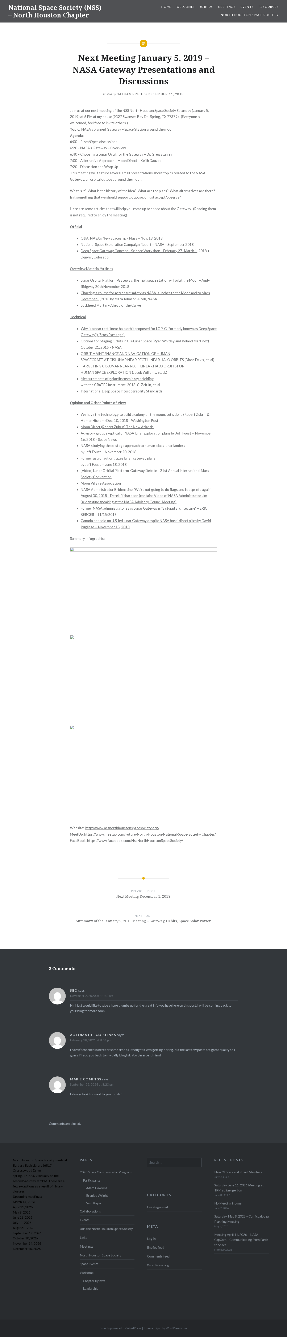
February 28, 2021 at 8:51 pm (90, 1040)
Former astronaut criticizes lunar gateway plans (118, 458)
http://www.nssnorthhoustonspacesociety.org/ (122, 828)
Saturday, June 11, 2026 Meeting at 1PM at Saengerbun (239, 1187)
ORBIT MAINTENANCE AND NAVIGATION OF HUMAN (125, 353)
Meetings (227, 6)
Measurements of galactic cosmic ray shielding (117, 378)
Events (247, 6)
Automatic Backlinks (93, 1035)
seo (74, 990)
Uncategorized (157, 1207)
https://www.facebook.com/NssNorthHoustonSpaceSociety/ (135, 840)
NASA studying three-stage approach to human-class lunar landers (133, 445)
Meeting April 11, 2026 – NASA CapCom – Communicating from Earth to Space (241, 1240)
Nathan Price (129, 94)
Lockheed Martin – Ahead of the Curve (111, 305)
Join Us (206, 6)
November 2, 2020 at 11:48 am (91, 996)
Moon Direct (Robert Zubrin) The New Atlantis (117, 427)
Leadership (90, 1288)
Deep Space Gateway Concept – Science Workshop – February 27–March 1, (139, 251)
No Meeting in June (227, 1203)
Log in (151, 1238)
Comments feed (158, 1256)
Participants (91, 1180)
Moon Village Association (101, 483)
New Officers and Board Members (238, 1172)
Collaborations (90, 1211)
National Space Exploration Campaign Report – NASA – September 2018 (137, 244)
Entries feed (155, 1247)
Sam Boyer (93, 1203)
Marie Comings (85, 1079)
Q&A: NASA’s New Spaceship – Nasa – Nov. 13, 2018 (122, 238)
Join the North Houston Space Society (106, 1229)
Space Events (89, 1264)
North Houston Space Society (250, 15)
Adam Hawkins (96, 1188)
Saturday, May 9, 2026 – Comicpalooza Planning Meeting (241, 1218)
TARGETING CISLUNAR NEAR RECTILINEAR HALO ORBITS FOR (132, 366)
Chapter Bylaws (94, 1281)
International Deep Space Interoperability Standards (121, 391)
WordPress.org (158, 1265)
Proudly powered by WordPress (120, 1328)
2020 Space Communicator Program (106, 1172)
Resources (269, 6)
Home (166, 6)
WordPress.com (176, 1328)
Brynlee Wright (97, 1195)
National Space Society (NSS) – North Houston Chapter (54, 11)
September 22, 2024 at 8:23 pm (91, 1084)
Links (83, 1237)
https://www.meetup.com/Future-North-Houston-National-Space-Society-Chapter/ (150, 834)
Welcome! (185, 6)
